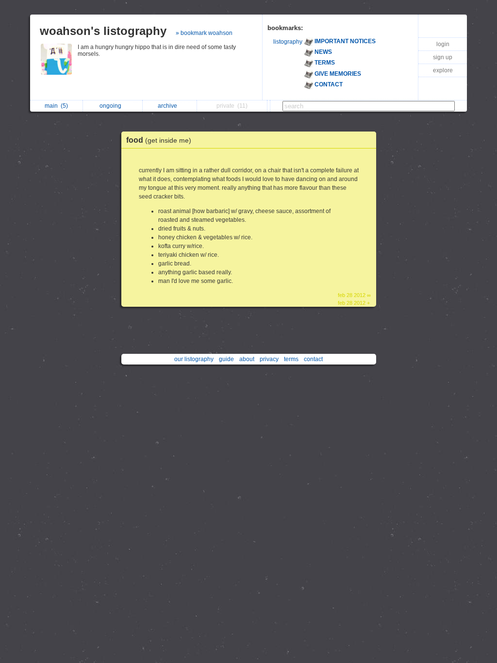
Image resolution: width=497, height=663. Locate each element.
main (56, 105)
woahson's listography (103, 30)
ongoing (111, 105)
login (442, 44)
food (158, 140)
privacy (269, 359)
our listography (194, 359)
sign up (442, 57)
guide (226, 359)
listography (287, 41)
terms (291, 359)
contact (313, 359)
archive (169, 105)
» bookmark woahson (204, 33)
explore (443, 70)
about (246, 359)
